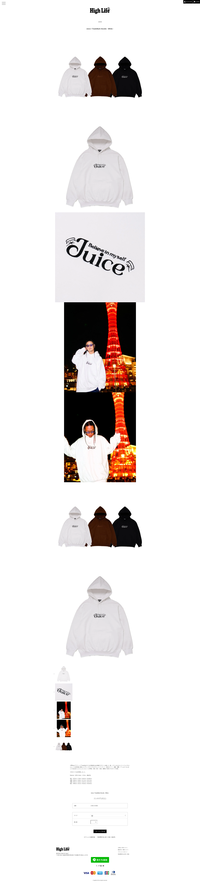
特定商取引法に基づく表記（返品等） (106, 837)
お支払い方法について (122, 847)
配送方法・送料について (123, 849)
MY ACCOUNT (189, 1)
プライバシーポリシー (122, 851)
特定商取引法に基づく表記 (123, 854)
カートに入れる (100, 831)
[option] (100, 167)
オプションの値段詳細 (89, 837)
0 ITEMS (197, 1)
